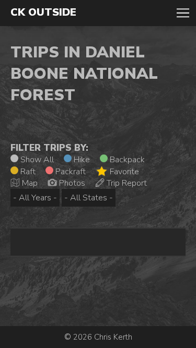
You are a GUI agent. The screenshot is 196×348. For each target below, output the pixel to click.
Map (29, 183)
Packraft (69, 171)
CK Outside (43, 12)
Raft (27, 171)
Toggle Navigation (183, 13)
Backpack (126, 159)
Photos (71, 183)
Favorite (123, 171)
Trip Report (126, 183)
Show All (36, 159)
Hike (81, 159)
